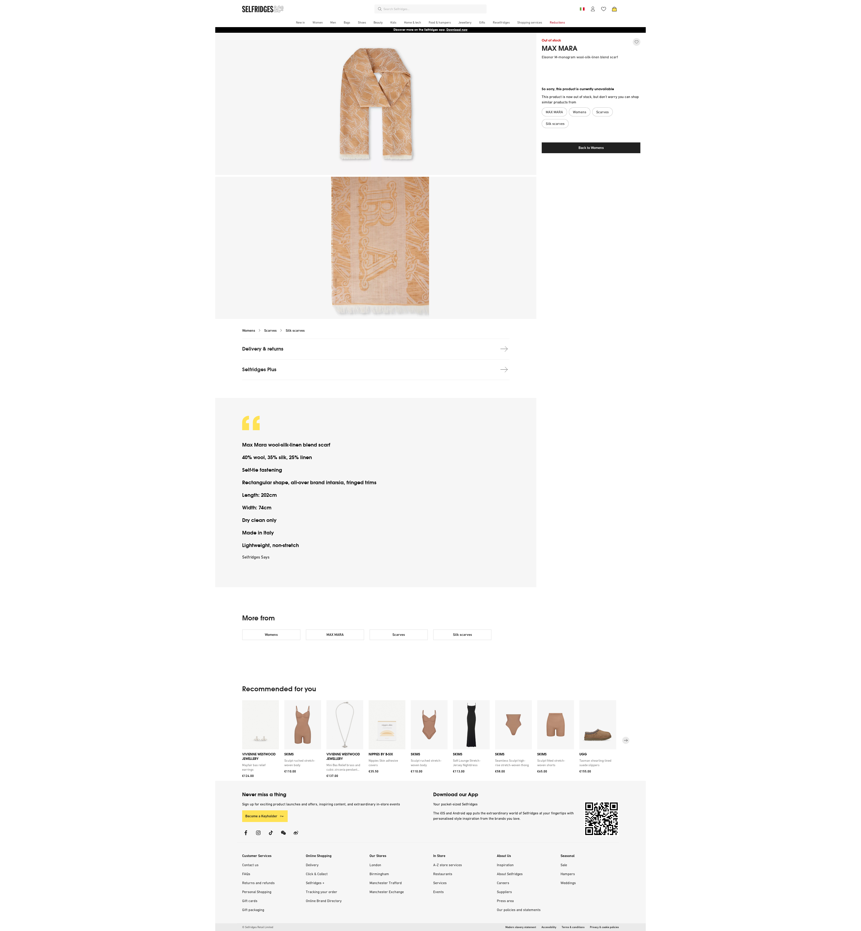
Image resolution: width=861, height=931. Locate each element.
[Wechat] (283, 835)
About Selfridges (510, 874)
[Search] (379, 8)
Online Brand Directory (324, 901)
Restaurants (442, 874)
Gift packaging (253, 910)
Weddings (568, 883)
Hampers (568, 874)
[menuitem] (300, 22)
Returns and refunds (258, 883)
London (375, 865)
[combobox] (434, 9)
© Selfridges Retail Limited (257, 927)
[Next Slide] (625, 740)
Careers (503, 883)
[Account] (592, 8)
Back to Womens (591, 148)
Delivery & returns (262, 349)
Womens (248, 330)
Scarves (270, 330)
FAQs (246, 874)
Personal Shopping (256, 892)
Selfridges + (315, 883)
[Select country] (582, 8)
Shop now (459, 30)
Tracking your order (321, 892)
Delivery (312, 865)
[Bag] (614, 8)
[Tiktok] (270, 835)
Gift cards (249, 901)
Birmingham (379, 874)
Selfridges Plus (259, 369)
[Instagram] (258, 835)
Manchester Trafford (386, 883)
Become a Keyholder (261, 816)
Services (440, 883)
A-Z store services (447, 865)
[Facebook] (245, 835)
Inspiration (505, 865)
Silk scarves (295, 330)
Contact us (250, 865)
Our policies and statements (519, 910)
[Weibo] (296, 835)
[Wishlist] (603, 8)
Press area (505, 901)
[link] (259, 767)
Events (438, 892)
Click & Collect (317, 874)
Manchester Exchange (387, 892)
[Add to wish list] (636, 42)
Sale (564, 865)
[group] (430, 740)
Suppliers (504, 892)
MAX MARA (559, 48)
